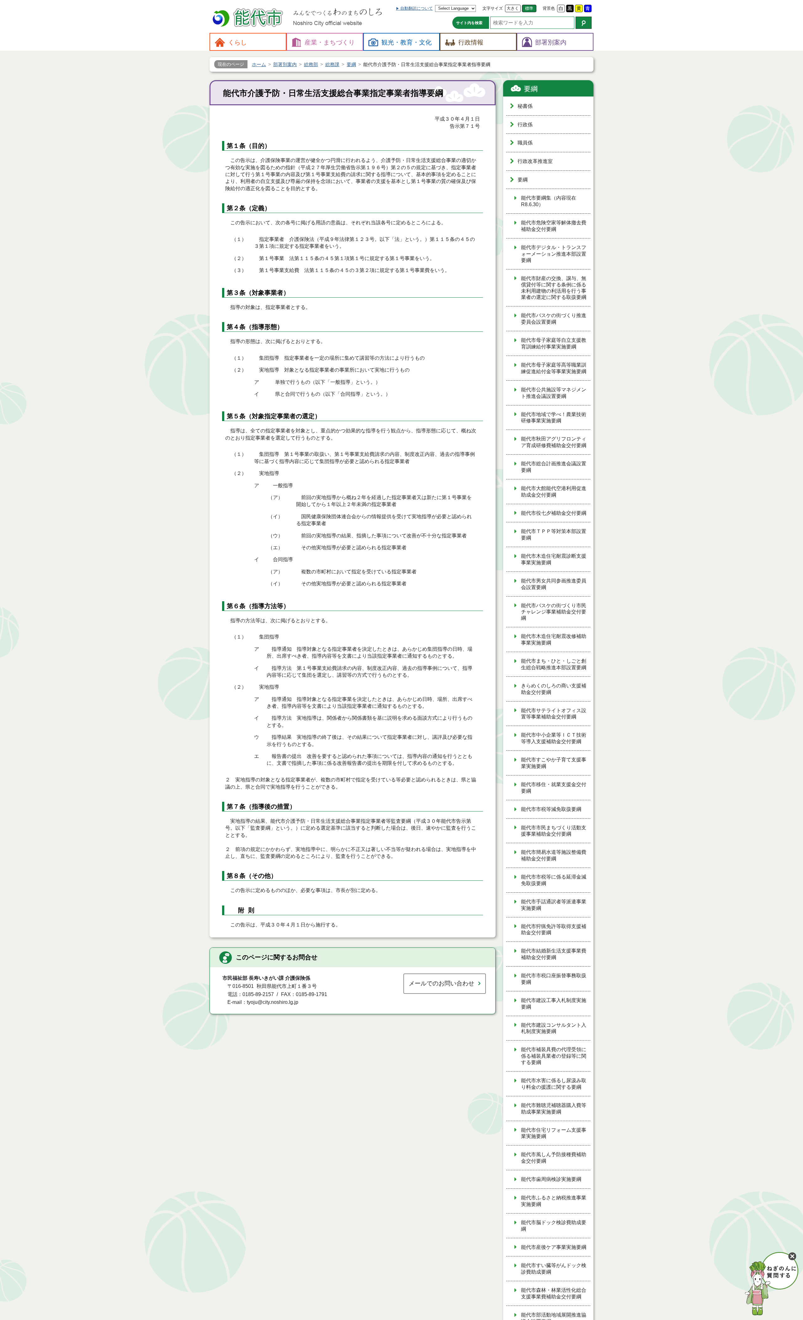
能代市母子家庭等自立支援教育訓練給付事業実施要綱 (553, 343)
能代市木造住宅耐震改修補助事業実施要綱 (553, 639)
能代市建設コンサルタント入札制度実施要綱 (553, 1028)
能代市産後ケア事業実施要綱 (553, 1247)
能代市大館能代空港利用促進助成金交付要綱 (553, 492)
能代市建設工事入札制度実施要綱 (553, 1004)
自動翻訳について (416, 8)
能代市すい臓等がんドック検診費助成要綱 (553, 1269)
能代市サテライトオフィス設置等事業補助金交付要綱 (553, 714)
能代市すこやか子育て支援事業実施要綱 (553, 763)
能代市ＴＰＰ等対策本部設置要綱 (553, 534)
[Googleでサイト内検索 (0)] (584, 23)
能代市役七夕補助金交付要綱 (553, 513)
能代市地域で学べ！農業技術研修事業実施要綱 (553, 418)
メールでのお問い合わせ (441, 983)
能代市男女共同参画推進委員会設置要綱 (553, 584)
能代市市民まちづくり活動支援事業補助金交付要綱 (553, 831)
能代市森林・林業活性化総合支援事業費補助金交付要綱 (553, 1293)
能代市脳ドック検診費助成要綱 (553, 1226)
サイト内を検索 (469, 23)
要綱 (531, 89)
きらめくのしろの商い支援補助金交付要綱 (553, 689)
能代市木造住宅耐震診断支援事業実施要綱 (553, 559)
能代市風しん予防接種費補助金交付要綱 (553, 1158)
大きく (513, 8)
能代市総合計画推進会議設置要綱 (553, 467)
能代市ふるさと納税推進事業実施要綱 (553, 1201)
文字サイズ (492, 8)
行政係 (525, 124)
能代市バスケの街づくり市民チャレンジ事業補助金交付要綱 (553, 612)
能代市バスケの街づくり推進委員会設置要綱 (553, 319)
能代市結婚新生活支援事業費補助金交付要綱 (553, 954)
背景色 (549, 8)
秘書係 (525, 106)
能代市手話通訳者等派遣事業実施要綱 (553, 905)
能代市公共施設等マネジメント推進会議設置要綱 (553, 393)
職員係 (525, 142)
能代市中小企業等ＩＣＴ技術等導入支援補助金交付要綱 (553, 738)
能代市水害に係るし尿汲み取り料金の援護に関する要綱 (553, 1084)
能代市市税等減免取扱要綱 (551, 809)
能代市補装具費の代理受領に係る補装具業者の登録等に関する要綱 (553, 1056)
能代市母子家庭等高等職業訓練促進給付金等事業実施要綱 (553, 368)
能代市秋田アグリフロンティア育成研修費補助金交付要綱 (553, 442)
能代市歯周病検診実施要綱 (551, 1179)
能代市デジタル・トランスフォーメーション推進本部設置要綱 (553, 254)
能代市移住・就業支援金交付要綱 (553, 788)
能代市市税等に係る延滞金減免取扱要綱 (553, 880)
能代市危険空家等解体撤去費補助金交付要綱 (553, 226)
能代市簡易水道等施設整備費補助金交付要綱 (553, 855)
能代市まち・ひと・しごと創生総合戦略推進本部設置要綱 (553, 664)
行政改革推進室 (535, 161)
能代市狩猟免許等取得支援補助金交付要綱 (553, 930)
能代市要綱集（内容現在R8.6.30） (548, 201)
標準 (529, 8)
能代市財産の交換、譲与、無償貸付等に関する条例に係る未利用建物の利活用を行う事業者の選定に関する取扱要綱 (553, 288)
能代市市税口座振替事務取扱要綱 (553, 979)
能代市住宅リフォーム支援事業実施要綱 (553, 1133)
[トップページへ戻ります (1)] (249, 18)
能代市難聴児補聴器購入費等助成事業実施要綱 (553, 1108)
